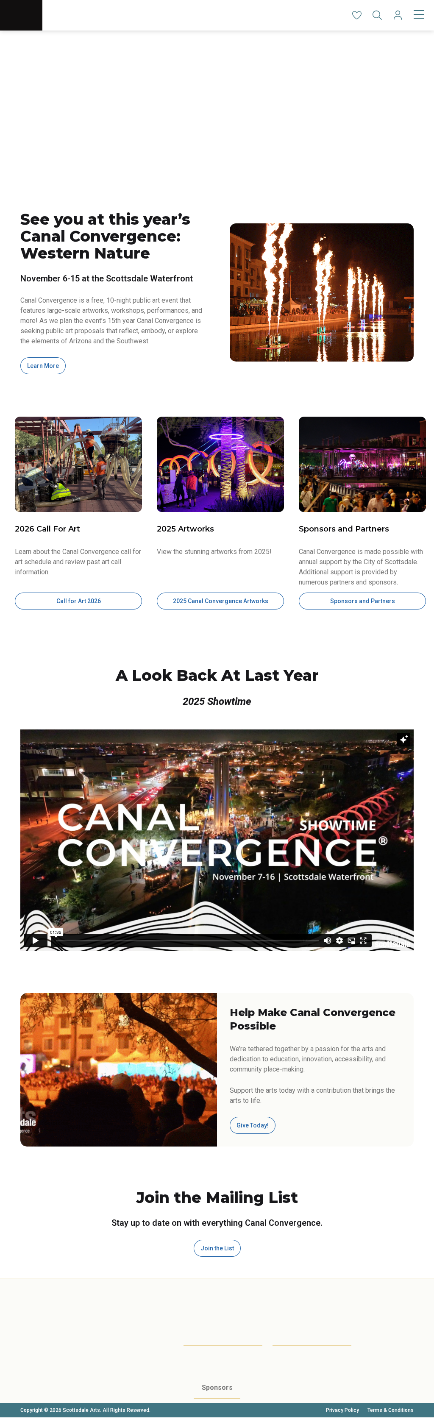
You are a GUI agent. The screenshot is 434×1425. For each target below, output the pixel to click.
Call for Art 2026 (78, 601)
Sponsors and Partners (362, 601)
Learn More (43, 365)
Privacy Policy (342, 1410)
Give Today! (252, 1125)
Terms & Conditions (390, 1410)
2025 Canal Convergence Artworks (220, 601)
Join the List (217, 1248)
